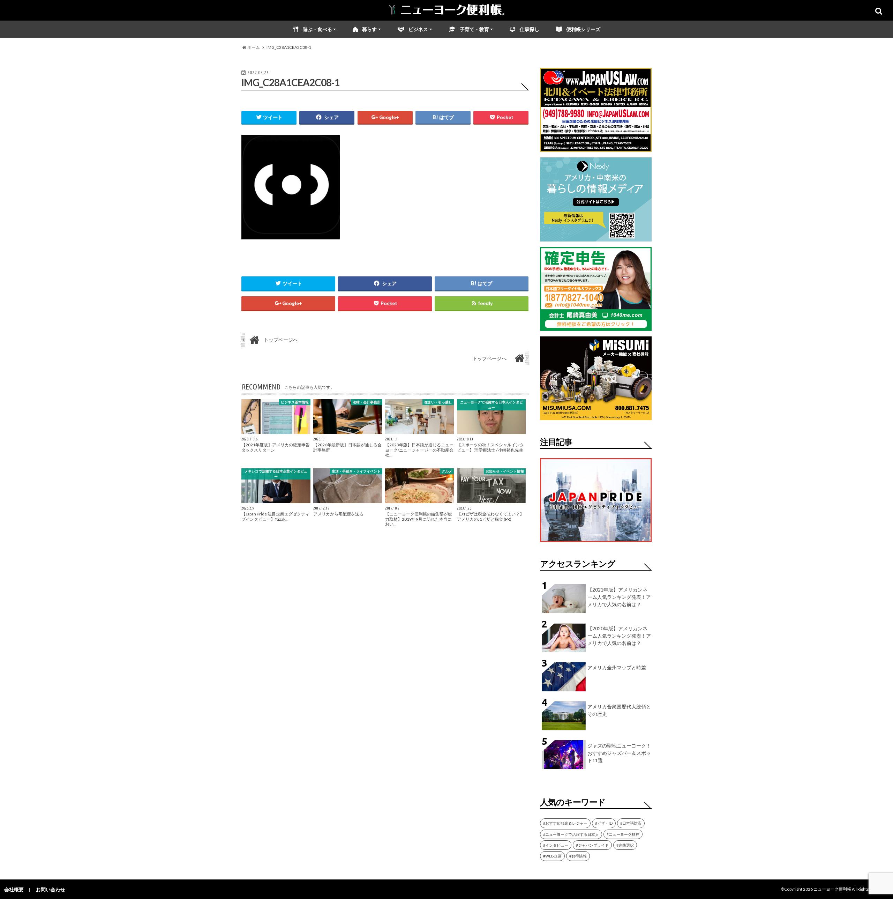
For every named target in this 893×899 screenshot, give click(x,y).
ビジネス (418, 29)
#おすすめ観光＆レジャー (565, 823)
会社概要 (14, 889)
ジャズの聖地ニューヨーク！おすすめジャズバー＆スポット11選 (619, 753)
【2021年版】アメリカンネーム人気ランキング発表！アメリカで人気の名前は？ (619, 597)
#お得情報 (578, 856)
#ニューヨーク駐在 (623, 834)
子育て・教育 (474, 29)
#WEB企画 (552, 856)
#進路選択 (625, 845)
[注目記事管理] (596, 543)
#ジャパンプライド (592, 845)
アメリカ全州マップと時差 (616, 667)
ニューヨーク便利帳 (832, 889)
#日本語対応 (630, 823)
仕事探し (529, 29)
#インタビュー (555, 845)
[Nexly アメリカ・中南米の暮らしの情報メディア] (596, 237)
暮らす (369, 29)
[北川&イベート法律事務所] (596, 147)
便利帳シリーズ (583, 29)
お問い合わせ (50, 889)
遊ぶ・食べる (317, 29)
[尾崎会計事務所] (596, 326)
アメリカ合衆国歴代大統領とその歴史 (619, 710)
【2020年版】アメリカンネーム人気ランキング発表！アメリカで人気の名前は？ (619, 635)
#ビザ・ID (604, 823)
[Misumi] (596, 416)
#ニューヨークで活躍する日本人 (571, 834)
